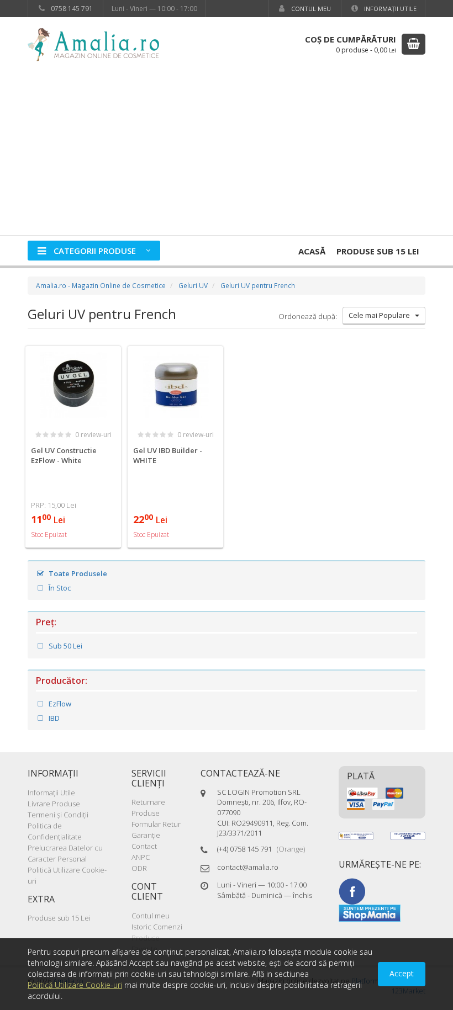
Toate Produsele (77, 573)
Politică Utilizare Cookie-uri (75, 985)
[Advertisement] (226, 152)
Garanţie (145, 835)
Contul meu (310, 8)
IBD (53, 718)
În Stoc (59, 588)
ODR (139, 868)
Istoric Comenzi (156, 927)
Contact (144, 846)
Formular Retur (156, 824)
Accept (401, 973)
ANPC (140, 857)
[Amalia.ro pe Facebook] (352, 890)
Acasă (311, 251)
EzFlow (59, 704)
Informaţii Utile (389, 8)
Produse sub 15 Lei (377, 251)
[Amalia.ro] (99, 44)
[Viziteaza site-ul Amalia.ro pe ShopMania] (370, 912)
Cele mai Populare (382, 315)
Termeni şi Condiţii (58, 815)
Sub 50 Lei (64, 646)
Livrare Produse (54, 804)
